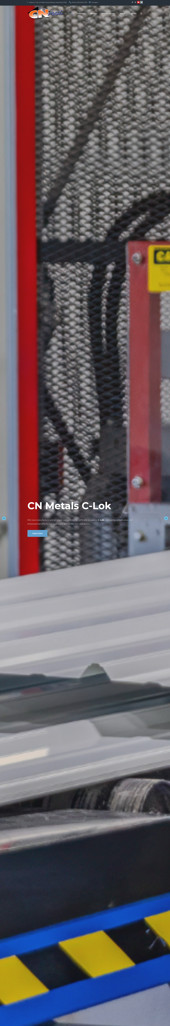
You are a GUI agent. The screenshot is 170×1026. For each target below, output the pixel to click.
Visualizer (95, 2)
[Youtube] (138, 2)
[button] (37, 533)
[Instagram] (135, 2)
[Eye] (141, 2)
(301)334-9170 (82, 2)
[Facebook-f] (132, 2)
